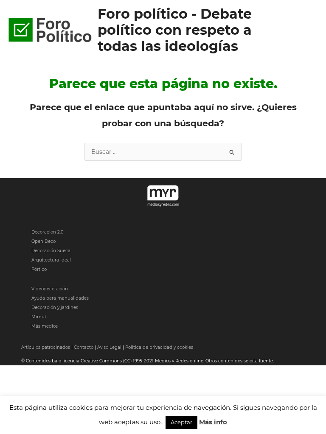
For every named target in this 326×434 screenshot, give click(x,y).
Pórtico (39, 269)
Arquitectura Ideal (51, 260)
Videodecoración (49, 289)
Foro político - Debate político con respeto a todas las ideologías (175, 30)
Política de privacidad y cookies (159, 347)
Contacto (83, 347)
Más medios (44, 326)
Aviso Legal (109, 347)
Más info (213, 422)
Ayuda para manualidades (60, 298)
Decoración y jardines (54, 307)
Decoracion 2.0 (47, 232)
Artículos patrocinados (45, 347)
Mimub (39, 317)
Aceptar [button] (181, 422)
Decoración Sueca (50, 250)
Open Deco (43, 241)
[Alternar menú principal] (309, 30)
